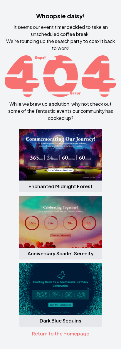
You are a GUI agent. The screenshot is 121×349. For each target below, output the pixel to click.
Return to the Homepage (60, 333)
